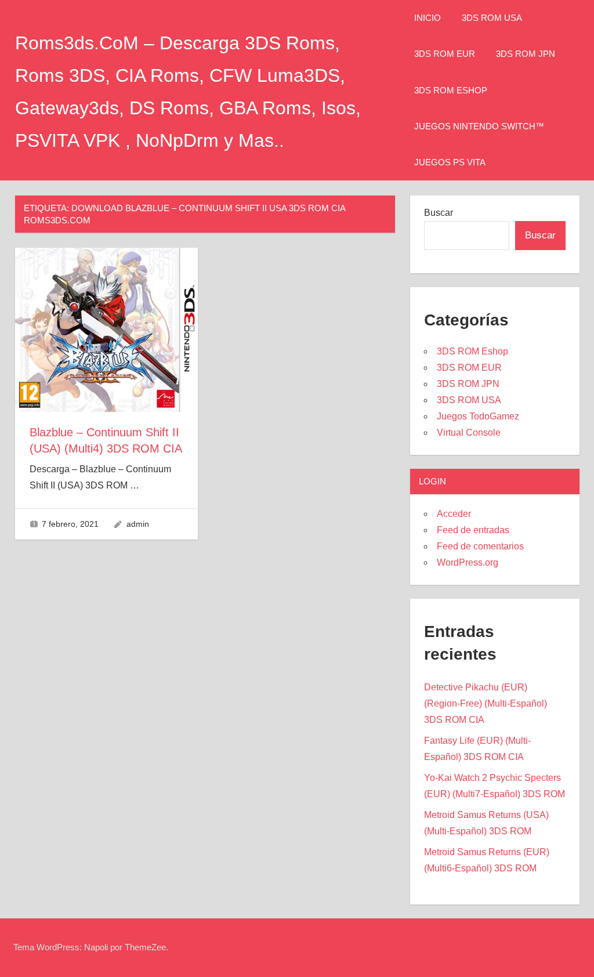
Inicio (427, 18)
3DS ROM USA (492, 18)
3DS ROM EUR (444, 54)
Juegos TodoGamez (478, 416)
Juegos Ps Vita (450, 162)
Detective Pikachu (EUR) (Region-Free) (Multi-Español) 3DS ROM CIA (485, 703)
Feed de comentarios (480, 546)
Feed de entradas (473, 530)
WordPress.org (467, 562)
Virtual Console (469, 432)
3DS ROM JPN (525, 54)
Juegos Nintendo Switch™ (479, 126)
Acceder (454, 514)
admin (137, 524)
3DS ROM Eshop (450, 90)
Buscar (438, 213)
